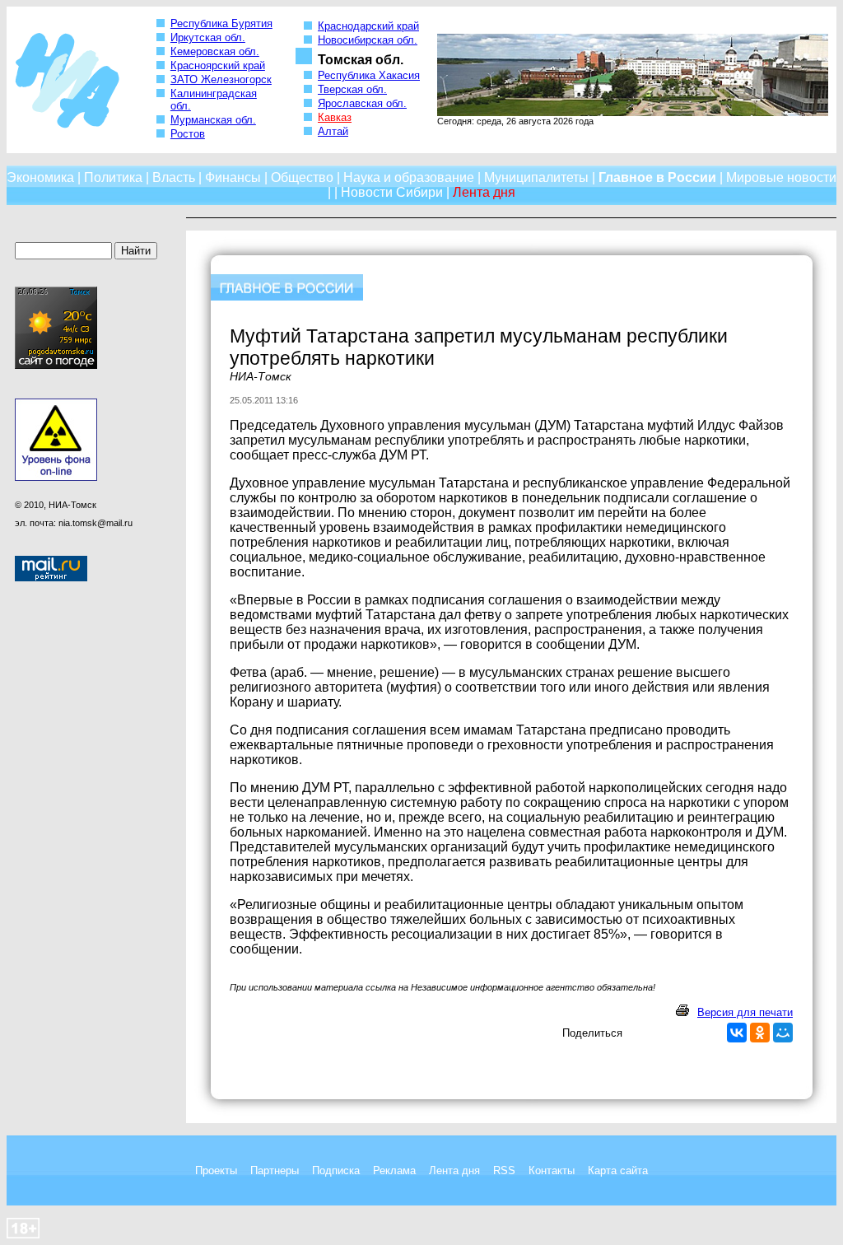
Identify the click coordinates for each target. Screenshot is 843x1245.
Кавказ (335, 117)
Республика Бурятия (221, 23)
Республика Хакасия (369, 75)
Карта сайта (618, 1170)
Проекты (216, 1170)
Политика (113, 177)
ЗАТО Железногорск (221, 79)
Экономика (40, 177)
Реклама (394, 1170)
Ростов (187, 134)
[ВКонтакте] (737, 1032)
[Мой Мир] (783, 1032)
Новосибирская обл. (367, 40)
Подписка (336, 1170)
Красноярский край (217, 65)
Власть (173, 177)
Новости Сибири (392, 192)
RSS (504, 1170)
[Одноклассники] (760, 1032)
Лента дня (454, 1170)
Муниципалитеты (536, 177)
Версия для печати (745, 1012)
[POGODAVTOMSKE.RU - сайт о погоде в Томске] (56, 366)
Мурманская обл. (213, 120)
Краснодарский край (368, 26)
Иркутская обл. (207, 37)
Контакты (552, 1170)
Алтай (333, 131)
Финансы (233, 177)
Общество (302, 177)
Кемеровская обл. (214, 51)
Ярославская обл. (362, 103)
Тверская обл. (352, 89)
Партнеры (274, 1170)
